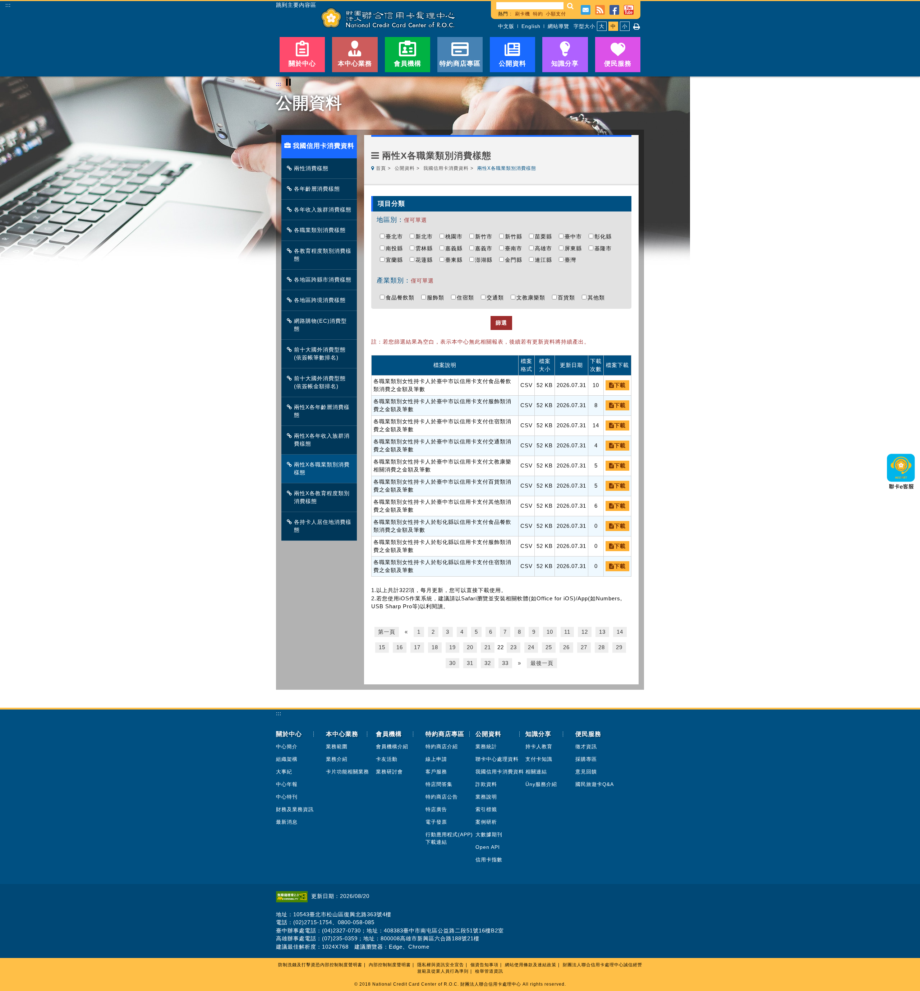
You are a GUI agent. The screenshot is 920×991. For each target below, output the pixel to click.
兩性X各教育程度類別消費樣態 (322, 497)
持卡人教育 (538, 746)
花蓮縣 (425, 260)
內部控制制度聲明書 (390, 964)
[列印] (636, 26)
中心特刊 (287, 797)
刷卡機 (522, 14)
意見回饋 (586, 771)
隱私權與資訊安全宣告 (440, 964)
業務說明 (486, 797)
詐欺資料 (486, 784)
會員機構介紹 (392, 746)
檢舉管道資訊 (489, 971)
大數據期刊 (488, 834)
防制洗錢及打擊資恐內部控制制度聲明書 (320, 964)
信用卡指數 (488, 859)
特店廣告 (436, 809)
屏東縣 (575, 248)
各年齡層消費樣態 (317, 189)
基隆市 (604, 248)
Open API (487, 847)
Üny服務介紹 (541, 784)
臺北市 (396, 236)
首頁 (381, 168)
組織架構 (287, 759)
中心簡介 (287, 746)
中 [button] (613, 26)
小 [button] (624, 26)
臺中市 (575, 236)
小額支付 (556, 14)
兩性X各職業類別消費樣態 (322, 468)
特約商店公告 (442, 797)
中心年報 (287, 784)
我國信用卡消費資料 (446, 168)
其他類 (598, 297)
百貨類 (568, 297)
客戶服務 (436, 771)
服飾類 (437, 297)
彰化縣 (604, 236)
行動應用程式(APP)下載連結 (449, 838)
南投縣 (396, 248)
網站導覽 (558, 26)
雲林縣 (425, 248)
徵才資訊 (586, 746)
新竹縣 (515, 236)
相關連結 (536, 771)
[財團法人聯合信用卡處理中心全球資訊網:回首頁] (388, 17)
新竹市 (485, 236)
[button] (570, 6)
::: (8, 5)
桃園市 (455, 236)
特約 (538, 14)
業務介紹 (337, 759)
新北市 (425, 236)
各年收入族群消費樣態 (322, 209)
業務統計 (486, 746)
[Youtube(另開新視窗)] (629, 9)
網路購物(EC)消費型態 (320, 325)
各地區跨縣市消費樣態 (322, 279)
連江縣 (545, 260)
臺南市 (515, 248)
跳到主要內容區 (296, 5)
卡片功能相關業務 (347, 771)
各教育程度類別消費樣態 (322, 255)
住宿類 (467, 297)
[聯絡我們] (585, 9)
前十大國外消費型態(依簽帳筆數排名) (320, 353)
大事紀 (284, 771)
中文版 (506, 26)
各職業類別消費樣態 (320, 230)
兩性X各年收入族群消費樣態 (322, 440)
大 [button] (601, 26)
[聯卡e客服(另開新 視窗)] (901, 491)
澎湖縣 (485, 260)
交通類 (497, 297)
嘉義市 (485, 248)
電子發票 (436, 822)
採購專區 (586, 759)
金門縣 (515, 260)
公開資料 (405, 168)
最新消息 (287, 822)
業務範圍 (337, 746)
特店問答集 (439, 784)
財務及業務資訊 (295, 809)
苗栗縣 (545, 236)
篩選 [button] (501, 323)
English (530, 26)
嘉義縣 (455, 248)
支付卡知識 (538, 759)
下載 (620, 385)
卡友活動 (386, 759)
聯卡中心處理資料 (497, 759)
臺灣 (572, 260)
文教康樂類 (532, 297)
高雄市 (545, 248)
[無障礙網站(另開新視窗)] (293, 896)
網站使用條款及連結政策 (530, 964)
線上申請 (436, 759)
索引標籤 (486, 809)
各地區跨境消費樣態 (320, 300)
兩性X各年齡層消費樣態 (322, 411)
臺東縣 (455, 260)
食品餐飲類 (402, 297)
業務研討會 (389, 771)
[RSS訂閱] (600, 9)
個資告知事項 (484, 964)
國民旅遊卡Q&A (594, 784)
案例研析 (486, 822)
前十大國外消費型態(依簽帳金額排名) (320, 382)
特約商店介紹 (442, 746)
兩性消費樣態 (311, 168)
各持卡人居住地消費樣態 (322, 526)
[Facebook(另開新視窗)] (614, 9)
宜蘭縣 (396, 260)
